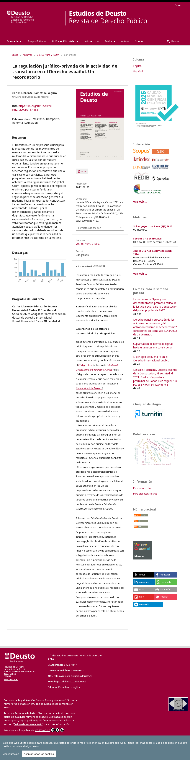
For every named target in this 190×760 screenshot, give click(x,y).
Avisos (125, 41)
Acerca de (13, 41)
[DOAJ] (142, 170)
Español (138, 71)
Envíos (109, 41)
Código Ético (85, 365)
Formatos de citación (89, 227)
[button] (143, 575)
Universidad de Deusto (89, 388)
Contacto (140, 41)
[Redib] (142, 181)
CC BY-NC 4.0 (42, 730)
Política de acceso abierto (28, 724)
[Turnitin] (149, 419)
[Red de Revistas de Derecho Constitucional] (147, 195)
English (137, 66)
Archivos (27, 54)
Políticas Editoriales (64, 41)
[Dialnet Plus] (161, 162)
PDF (83, 171)
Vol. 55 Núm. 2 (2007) (48, 54)
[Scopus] (142, 154)
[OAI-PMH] (178, 710)
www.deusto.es (11, 679)
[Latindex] (142, 162)
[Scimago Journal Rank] (161, 154)
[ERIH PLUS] (161, 170)
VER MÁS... (140, 202)
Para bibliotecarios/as (145, 493)
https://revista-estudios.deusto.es (73, 676)
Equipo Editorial (36, 41)
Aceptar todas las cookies (39, 753)
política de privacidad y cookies (21, 746)
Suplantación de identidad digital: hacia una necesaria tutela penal (153, 345)
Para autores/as (142, 488)
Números (90, 41)
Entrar (178, 5)
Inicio (15, 54)
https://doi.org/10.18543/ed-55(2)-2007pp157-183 (32, 107)
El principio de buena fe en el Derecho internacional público (151, 358)
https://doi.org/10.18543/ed (70, 681)
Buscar (175, 41)
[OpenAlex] (161, 181)
